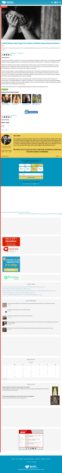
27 (6, 376)
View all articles (5, 130)
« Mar (3, 379)
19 (55, 371)
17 (39, 371)
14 (14, 371)
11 (47, 369)
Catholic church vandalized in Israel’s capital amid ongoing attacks (19, 315)
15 (22, 371)
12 (55, 369)
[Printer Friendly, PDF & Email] (4, 89)
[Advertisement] (31, 202)
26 (55, 373)
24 (39, 373)
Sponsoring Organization (29, 459)
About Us (13, 459)
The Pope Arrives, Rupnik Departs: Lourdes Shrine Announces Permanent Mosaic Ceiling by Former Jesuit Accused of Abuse (31, 303)
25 (47, 373)
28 (14, 376)
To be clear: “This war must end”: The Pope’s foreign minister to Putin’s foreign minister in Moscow (21, 286)
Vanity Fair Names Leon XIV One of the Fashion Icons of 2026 (14, 288)
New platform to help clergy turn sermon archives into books (18, 309)
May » (6, 379)
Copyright (43, 459)
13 (6, 371)
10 (39, 369)
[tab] (25, 431)
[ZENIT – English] (17, 2)
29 (22, 376)
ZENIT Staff (14, 53)
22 (22, 373)
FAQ (17, 459)
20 (6, 373)
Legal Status (37, 459)
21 (14, 373)
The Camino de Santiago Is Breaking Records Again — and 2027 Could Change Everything (19, 294)
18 (47, 371)
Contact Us (48, 459)
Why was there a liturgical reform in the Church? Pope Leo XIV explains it (16, 292)
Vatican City (4, 6)
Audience (21, 459)
